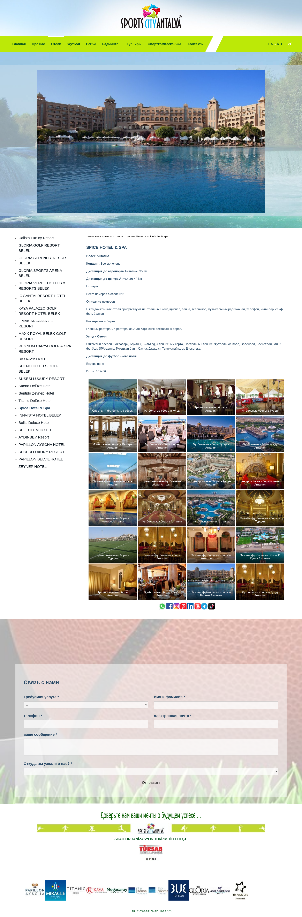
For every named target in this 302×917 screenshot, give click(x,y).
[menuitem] (19, 44)
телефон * (33, 716)
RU (279, 44)
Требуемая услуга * (41, 697)
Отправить (151, 782)
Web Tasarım (161, 911)
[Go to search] (290, 44)
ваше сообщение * (40, 734)
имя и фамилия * (169, 697)
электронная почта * (172, 716)
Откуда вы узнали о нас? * (48, 764)
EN (270, 44)
